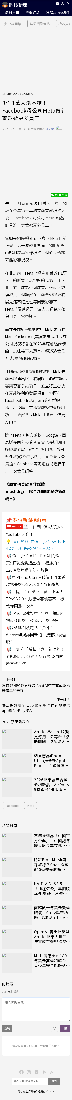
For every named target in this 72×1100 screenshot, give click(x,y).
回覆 (65, 1028)
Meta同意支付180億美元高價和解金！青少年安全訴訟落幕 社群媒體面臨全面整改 (52, 960)
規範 (7, 1028)
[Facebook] (21, 1072)
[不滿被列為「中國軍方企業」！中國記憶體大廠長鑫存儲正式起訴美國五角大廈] (17, 843)
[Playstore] (43, 1072)
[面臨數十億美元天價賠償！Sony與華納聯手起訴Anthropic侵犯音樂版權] (17, 915)
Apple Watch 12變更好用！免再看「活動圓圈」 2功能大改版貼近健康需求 (52, 736)
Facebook (13, 805)
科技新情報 (26, 94)
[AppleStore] (51, 1072)
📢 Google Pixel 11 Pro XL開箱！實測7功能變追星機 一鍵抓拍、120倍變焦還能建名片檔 (34, 563)
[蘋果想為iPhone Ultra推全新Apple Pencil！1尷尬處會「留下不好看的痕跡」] (17, 763)
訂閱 (54, 1081)
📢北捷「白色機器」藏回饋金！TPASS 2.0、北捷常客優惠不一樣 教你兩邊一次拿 (35, 599)
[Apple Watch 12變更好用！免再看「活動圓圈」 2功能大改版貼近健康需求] (17, 739)
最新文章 (12, 12)
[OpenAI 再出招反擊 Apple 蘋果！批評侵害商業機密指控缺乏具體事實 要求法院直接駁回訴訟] (17, 939)
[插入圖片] (54, 1028)
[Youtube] (57, 4)
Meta (30, 805)
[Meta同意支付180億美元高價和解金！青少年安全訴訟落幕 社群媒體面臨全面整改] (17, 963)
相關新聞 (9, 825)
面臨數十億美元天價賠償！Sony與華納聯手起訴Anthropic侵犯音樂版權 (52, 912)
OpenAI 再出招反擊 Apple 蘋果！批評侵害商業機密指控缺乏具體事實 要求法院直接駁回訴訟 (52, 936)
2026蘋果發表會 (16, 721)
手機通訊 (32, 12)
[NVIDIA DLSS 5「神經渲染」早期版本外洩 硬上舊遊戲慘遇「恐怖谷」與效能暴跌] (17, 891)
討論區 (7, 983)
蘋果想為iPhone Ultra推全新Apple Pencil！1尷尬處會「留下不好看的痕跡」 (51, 760)
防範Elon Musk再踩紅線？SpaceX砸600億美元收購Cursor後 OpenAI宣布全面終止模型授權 (52, 864)
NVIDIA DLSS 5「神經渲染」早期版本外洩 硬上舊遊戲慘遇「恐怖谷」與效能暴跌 (52, 888)
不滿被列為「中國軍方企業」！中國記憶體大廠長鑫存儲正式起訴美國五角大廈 (52, 840)
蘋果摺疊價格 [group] (40, 23)
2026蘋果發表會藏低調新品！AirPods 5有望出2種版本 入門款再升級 (51, 784)
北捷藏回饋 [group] (12, 23)
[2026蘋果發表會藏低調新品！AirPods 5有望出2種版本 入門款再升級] (17, 787)
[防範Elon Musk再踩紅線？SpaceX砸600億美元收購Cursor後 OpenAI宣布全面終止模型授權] (17, 867)
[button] (62, 4)
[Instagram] (28, 1072)
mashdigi (15, 491)
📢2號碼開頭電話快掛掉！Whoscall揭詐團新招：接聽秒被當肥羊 (36, 635)
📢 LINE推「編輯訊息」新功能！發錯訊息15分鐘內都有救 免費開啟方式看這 (35, 656)
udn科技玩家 (9, 94)
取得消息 (38, 238)
